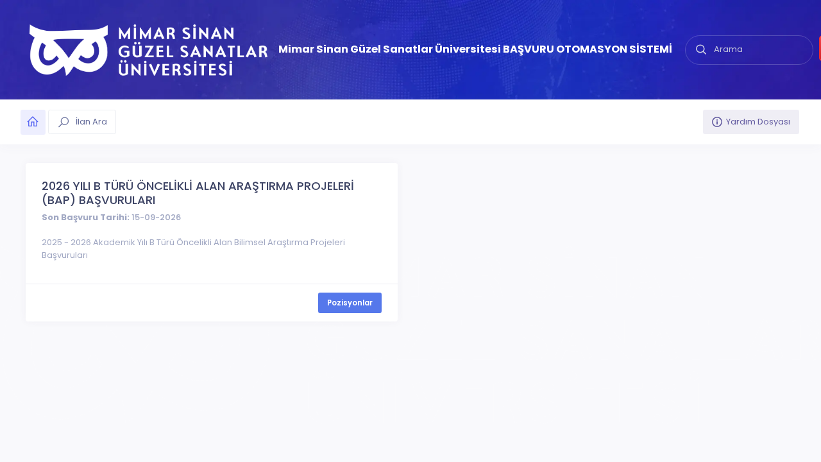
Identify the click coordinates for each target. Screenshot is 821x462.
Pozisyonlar (350, 303)
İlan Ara (90, 122)
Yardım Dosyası (758, 122)
